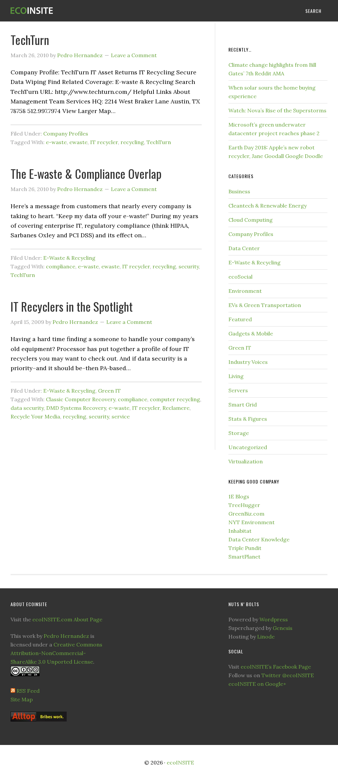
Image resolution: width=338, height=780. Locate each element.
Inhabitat (240, 530)
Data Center (244, 248)
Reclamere (175, 408)
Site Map (22, 699)
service (121, 416)
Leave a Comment (134, 55)
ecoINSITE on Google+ (257, 684)
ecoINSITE (60, 10)
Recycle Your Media (35, 416)
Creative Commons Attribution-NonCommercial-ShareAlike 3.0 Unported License (56, 653)
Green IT (109, 390)
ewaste (78, 142)
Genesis (282, 628)
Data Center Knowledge (258, 539)
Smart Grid (242, 404)
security (189, 266)
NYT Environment (251, 522)
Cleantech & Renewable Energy (267, 205)
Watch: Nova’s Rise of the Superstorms (277, 110)
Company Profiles (65, 133)
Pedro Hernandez (66, 636)
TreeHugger (244, 505)
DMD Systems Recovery (76, 408)
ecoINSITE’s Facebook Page (276, 666)
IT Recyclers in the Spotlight (72, 306)
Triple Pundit (244, 548)
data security (27, 408)
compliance (60, 266)
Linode (266, 636)
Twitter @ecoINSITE (287, 675)
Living (236, 376)
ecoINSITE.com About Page (67, 619)
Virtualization (245, 461)
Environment (245, 291)
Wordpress (273, 619)
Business (239, 191)
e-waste (56, 142)
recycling (132, 142)
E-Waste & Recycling (69, 257)
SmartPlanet (244, 556)
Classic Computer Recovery (80, 399)
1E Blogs (238, 496)
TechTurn (30, 39)
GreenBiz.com (246, 513)
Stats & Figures (247, 418)
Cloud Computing (250, 219)
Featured (240, 319)
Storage (238, 433)
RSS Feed (28, 690)
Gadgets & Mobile (250, 333)
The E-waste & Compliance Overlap (86, 173)
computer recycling (175, 399)
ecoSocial (240, 276)
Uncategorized (247, 447)
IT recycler (104, 142)
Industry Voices (248, 362)
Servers (238, 390)
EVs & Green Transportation (264, 305)
